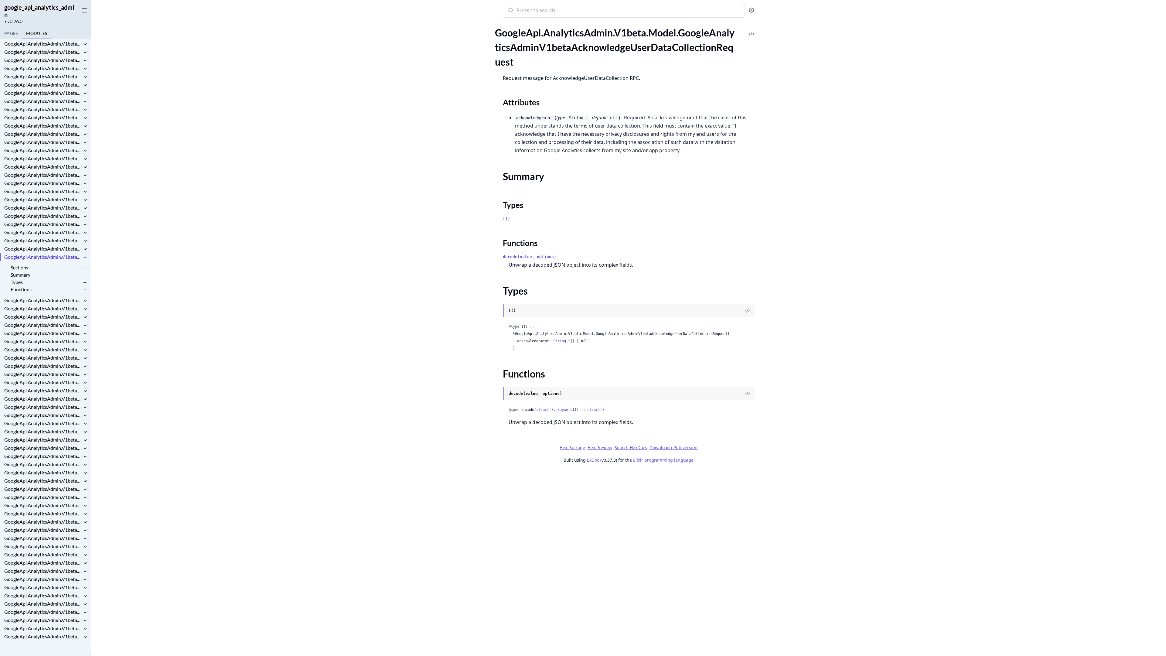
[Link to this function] (497, 394)
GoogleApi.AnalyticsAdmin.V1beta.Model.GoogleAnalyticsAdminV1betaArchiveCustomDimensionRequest (43, 308)
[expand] (85, 44)
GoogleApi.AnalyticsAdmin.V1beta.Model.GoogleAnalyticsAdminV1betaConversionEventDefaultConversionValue (43, 357)
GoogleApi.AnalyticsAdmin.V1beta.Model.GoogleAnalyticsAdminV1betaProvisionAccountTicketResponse (43, 595)
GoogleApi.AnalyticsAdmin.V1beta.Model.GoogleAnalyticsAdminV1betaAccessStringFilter (43, 232)
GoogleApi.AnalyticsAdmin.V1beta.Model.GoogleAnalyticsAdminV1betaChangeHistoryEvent (43, 341)
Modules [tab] (36, 33)
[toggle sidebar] (83, 9)
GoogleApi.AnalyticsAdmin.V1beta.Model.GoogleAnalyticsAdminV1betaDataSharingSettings (43, 390)
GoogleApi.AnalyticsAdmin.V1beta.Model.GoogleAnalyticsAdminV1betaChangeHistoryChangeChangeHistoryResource (43, 333)
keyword (564, 410)
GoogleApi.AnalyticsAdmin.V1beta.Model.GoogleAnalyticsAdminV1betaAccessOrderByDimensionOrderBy (43, 191)
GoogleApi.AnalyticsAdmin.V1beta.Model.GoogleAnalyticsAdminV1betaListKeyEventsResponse (43, 530)
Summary (20, 275)
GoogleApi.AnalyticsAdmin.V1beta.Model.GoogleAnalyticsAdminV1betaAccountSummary (43, 248)
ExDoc (593, 460)
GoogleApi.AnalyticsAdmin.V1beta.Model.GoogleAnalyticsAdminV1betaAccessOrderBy (43, 183)
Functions (21, 289)
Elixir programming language (663, 460)
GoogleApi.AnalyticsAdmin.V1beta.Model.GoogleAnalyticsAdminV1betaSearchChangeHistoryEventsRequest (43, 620)
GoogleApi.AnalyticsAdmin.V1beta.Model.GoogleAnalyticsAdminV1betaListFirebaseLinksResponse (43, 513)
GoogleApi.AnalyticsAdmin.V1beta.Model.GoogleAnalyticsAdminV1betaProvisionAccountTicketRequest (43, 587)
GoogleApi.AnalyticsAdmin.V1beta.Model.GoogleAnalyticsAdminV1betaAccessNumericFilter (43, 175)
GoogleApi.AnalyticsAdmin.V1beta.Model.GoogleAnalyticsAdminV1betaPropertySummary (43, 579)
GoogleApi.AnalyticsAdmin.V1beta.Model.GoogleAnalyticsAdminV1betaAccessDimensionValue (43, 109)
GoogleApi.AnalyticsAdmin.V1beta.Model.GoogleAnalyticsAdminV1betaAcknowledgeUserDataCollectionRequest (43, 257)
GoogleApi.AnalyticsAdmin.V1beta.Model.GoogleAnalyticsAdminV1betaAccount (43, 240)
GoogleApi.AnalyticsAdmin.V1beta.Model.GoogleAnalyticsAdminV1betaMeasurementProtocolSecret (43, 554)
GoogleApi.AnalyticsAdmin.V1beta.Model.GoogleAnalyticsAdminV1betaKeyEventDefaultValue (43, 456)
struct (542, 410)
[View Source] (751, 30)
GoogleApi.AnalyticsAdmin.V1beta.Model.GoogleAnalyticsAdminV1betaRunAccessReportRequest (43, 603)
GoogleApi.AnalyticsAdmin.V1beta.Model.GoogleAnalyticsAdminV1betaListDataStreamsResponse (43, 505)
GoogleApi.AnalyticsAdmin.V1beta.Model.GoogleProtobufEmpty (43, 636)
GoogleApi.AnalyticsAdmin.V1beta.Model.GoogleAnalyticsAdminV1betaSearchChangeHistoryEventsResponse (43, 628)
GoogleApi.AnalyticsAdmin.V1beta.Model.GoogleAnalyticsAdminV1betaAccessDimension (43, 93)
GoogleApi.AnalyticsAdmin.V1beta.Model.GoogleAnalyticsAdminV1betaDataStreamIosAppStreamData (43, 415)
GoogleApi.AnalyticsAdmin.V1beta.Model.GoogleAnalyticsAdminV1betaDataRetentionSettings (43, 382)
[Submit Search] (510, 11)
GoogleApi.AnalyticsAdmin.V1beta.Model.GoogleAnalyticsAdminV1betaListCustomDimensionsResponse (43, 489)
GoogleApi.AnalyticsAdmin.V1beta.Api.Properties (43, 60)
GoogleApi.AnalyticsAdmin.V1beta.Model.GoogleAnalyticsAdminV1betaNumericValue (43, 562)
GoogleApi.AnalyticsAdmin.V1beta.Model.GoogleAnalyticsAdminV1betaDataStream (43, 398)
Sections (19, 267)
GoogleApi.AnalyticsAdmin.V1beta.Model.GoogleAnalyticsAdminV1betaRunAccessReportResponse (43, 612)
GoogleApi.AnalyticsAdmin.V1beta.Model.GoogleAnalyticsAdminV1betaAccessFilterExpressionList (43, 134)
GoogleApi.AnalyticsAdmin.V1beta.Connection (43, 68)
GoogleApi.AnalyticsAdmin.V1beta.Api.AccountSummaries (43, 43)
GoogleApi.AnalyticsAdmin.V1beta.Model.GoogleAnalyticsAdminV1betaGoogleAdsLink (43, 439)
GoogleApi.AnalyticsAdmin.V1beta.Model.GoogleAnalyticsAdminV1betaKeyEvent (43, 448)
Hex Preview (600, 447)
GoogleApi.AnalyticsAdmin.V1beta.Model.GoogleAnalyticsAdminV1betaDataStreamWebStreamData (43, 423)
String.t (561, 341)
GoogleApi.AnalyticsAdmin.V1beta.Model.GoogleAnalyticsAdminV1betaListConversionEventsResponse (43, 480)
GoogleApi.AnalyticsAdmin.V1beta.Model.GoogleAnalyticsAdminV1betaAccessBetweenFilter (43, 76)
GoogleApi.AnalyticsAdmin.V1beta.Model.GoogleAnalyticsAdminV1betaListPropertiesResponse (43, 546)
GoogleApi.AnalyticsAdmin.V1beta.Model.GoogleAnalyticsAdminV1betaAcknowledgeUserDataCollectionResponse (43, 300)
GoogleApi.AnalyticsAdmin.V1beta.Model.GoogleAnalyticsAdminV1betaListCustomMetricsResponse (43, 497)
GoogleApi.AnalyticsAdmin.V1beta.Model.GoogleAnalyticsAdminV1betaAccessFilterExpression (43, 125)
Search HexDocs (631, 447)
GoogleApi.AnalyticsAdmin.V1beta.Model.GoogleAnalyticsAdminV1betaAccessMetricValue (43, 166)
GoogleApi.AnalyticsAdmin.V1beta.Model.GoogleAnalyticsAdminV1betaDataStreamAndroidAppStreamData (43, 407)
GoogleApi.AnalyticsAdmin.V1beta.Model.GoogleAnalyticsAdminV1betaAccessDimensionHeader (43, 101)
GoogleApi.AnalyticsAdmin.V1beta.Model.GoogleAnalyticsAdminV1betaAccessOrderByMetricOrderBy (43, 199)
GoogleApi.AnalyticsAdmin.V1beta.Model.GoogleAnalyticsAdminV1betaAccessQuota (43, 207)
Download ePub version (673, 447)
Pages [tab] (11, 33)
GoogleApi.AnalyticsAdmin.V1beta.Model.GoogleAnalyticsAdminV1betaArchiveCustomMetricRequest (43, 316)
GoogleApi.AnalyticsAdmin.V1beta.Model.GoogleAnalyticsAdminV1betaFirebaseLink (43, 431)
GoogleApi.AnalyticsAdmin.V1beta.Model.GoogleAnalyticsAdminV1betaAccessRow (43, 224)
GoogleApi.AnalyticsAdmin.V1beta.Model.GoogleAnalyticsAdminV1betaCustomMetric (43, 374)
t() (506, 219)
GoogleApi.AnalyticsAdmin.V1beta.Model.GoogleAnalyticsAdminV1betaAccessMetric (43, 150)
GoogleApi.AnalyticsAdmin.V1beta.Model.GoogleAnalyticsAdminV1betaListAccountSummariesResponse (43, 464)
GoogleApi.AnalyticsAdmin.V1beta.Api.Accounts (43, 52)
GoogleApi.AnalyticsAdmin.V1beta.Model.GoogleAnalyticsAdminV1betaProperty (43, 571)
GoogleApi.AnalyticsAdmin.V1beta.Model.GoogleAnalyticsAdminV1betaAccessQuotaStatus (43, 216)
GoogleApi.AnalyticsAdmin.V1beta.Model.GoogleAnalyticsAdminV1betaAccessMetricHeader (43, 158)
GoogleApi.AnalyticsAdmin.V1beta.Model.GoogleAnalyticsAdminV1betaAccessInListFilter (43, 142)
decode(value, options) (529, 257)
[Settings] (751, 10)
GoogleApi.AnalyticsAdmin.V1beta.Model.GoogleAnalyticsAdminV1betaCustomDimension (43, 366)
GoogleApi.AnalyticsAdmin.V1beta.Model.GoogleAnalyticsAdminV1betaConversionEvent (43, 349)
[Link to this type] (497, 311)
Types (17, 282)
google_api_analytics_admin (39, 11)
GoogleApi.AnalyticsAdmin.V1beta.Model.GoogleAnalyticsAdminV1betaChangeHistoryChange (43, 325)
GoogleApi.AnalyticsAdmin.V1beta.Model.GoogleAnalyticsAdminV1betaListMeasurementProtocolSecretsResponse (43, 538)
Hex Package (572, 447)
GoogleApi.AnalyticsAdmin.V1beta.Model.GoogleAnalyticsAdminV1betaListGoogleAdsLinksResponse (43, 521)
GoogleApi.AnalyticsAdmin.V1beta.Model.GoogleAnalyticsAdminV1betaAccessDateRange (43, 84)
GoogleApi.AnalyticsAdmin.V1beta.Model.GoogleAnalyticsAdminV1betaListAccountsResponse (43, 472)
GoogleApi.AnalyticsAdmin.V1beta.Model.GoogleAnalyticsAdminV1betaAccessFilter (43, 117)
